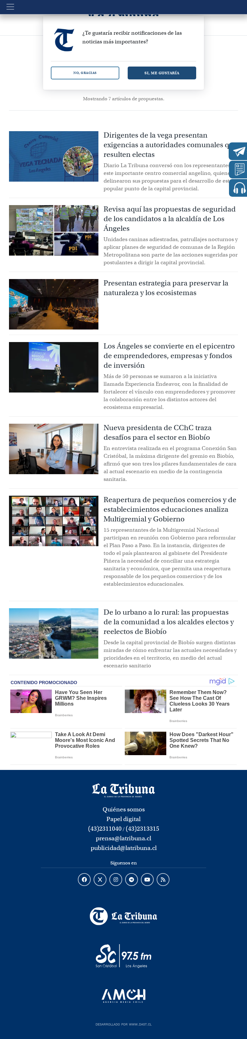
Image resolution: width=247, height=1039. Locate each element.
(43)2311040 (105, 828)
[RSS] (163, 880)
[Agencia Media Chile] (123, 996)
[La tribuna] (123, 790)
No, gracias (85, 73)
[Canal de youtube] (147, 880)
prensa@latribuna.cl (123, 838)
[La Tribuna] (123, 916)
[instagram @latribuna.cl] (115, 880)
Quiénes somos (124, 809)
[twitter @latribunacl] (100, 880)
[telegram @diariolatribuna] (131, 880)
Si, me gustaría (161, 72)
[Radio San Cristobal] (123, 956)
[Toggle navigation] (10, 7)
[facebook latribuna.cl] (84, 880)
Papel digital (123, 819)
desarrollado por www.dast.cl (123, 1023)
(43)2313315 (142, 828)
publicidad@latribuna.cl (124, 848)
